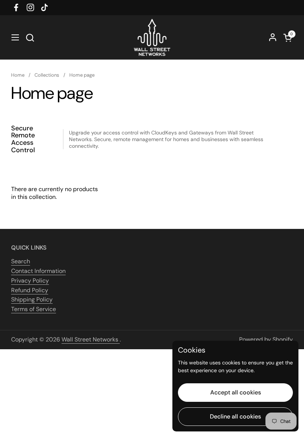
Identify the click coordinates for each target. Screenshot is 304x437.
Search (20, 261)
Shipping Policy (32, 299)
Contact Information (38, 271)
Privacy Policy (30, 280)
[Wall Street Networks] (152, 37)
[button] (29, 37)
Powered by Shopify (266, 339)
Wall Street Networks (91, 339)
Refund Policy (29, 290)
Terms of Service (33, 309)
